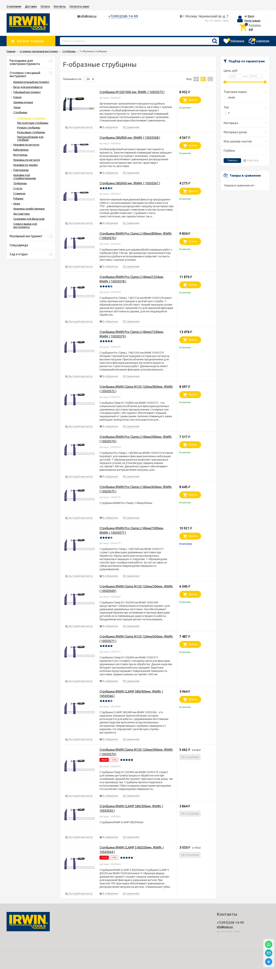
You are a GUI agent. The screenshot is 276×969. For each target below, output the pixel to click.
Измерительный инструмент (31, 82)
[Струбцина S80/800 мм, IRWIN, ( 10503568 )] (79, 150)
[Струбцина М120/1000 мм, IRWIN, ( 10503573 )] (79, 104)
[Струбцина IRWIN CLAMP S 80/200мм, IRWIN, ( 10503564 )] (79, 865)
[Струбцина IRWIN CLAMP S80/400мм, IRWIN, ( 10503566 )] (79, 710)
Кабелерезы (21, 149)
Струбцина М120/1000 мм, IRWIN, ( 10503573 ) (132, 92)
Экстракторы (21, 213)
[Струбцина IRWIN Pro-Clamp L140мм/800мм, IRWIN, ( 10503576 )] (79, 245)
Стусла (17, 188)
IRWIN (231, 97)
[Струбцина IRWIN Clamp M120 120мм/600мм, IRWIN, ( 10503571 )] (79, 653)
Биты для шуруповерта (27, 87)
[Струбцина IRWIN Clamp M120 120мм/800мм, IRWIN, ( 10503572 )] (79, 401)
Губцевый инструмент (27, 92)
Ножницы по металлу (26, 159)
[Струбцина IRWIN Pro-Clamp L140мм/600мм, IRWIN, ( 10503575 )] (79, 497)
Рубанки (18, 198)
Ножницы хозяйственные (29, 208)
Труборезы (20, 183)
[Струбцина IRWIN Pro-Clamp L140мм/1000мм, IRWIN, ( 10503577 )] (79, 547)
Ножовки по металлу (26, 144)
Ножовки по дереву (25, 164)
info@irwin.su (89, 16)
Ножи (16, 203)
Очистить (253, 160)
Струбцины (20, 112)
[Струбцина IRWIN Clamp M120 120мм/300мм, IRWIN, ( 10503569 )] (79, 601)
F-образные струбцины (31, 118)
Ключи (17, 97)
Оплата (45, 6)
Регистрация (252, 20)
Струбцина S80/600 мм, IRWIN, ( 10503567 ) (130, 183)
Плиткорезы (21, 170)
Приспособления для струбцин (30, 138)
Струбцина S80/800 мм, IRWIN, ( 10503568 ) (130, 137)
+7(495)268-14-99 (123, 16)
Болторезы (20, 154)
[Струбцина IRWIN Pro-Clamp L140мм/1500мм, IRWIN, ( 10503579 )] (79, 349)
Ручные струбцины (28, 127)
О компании (14, 6)
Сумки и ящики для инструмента (25, 225)
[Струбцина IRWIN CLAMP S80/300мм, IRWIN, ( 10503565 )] (79, 816)
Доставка (31, 6)
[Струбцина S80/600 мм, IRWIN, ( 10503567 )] (79, 198)
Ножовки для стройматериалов (24, 177)
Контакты (60, 6)
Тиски (16, 107)
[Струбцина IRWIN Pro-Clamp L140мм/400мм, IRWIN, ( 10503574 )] (79, 451)
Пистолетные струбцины (32, 122)
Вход (251, 16)
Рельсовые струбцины (31, 132)
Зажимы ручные (23, 102)
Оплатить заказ (79, 6)
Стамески (19, 193)
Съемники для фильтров (28, 218)
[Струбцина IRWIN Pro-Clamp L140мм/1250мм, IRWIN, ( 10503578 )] (79, 294)
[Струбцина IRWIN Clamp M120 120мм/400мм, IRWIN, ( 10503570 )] (79, 767)
